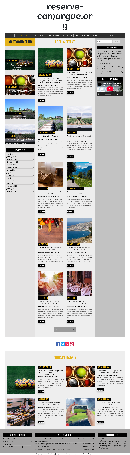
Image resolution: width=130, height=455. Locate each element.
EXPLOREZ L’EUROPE (52, 36)
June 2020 (10, 175)
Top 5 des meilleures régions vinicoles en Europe (20, 140)
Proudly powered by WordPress (43, 454)
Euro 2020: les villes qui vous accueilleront (110, 404)
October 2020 (11, 165)
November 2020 (12, 162)
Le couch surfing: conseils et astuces (51, 193)
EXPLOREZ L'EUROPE (12, 60)
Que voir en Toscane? (20, 116)
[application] (110, 88)
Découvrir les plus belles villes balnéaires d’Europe (79, 249)
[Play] (99, 94)
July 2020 (10, 173)
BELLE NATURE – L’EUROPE (96, 36)
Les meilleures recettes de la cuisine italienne (50, 249)
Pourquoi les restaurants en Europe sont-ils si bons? (79, 302)
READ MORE (42, 100)
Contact (111, 36)
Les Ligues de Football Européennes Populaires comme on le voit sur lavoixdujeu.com (20, 65)
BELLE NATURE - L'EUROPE (14, 113)
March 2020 (11, 183)
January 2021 (11, 157)
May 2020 (10, 178)
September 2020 (12, 167)
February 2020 (12, 186)
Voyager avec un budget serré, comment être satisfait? (51, 302)
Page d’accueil (21, 36)
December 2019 (12, 191)
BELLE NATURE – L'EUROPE (12, 447)
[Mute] (117, 94)
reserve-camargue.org (65, 16)
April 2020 (10, 181)
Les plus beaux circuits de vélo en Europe (79, 193)
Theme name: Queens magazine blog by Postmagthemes (76, 454)
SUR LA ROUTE (80, 36)
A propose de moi (36, 36)
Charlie (24, 94)
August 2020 (11, 170)
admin (24, 69)
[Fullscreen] (121, 94)
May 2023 (10, 154)
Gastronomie (67, 36)
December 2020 (12, 159)
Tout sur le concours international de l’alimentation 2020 (50, 404)
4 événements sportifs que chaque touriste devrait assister (20, 91)
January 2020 (11, 189)
